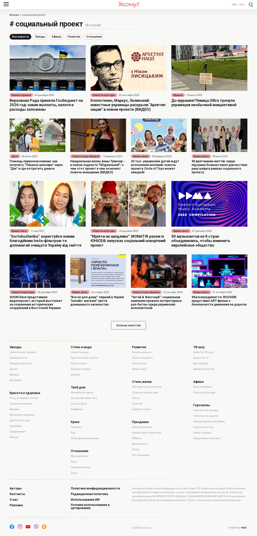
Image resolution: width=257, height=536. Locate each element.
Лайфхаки (77, 409)
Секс (74, 461)
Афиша (56, 36)
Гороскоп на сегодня (206, 410)
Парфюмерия (18, 431)
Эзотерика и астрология (146, 386)
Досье (13, 369)
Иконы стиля (79, 363)
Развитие (74, 36)
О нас (14, 499)
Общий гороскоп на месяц (209, 421)
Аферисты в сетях (204, 369)
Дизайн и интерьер (82, 392)
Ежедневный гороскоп (206, 438)
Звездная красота (21, 363)
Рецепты (76, 427)
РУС (242, 4)
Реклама (16, 505)
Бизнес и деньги (21, 95)
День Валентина (142, 427)
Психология (139, 363)
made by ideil (238, 528)
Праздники (140, 422)
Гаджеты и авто (141, 409)
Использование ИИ (85, 499)
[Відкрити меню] (6, 4)
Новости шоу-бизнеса (85, 156)
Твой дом (78, 387)
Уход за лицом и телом (24, 398)
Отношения (94, 36)
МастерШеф (200, 363)
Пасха (135, 449)
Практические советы (84, 357)
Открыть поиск (251, 4)
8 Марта (137, 438)
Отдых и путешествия (145, 392)
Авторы (16, 488)
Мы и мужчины (79, 456)
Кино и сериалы (202, 386)
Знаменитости (18, 357)
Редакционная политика (89, 494)
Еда (73, 432)
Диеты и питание (20, 420)
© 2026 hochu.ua (141, 528)
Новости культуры (104, 95)
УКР (234, 4)
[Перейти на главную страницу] (128, 5)
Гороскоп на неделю (205, 415)
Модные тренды (81, 369)
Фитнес (14, 437)
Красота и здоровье (25, 393)
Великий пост (140, 443)
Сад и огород (79, 403)
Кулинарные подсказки (85, 438)
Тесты (136, 398)
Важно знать (140, 156)
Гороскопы (201, 405)
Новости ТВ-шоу (203, 352)
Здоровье (16, 426)
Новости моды (80, 352)
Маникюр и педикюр (22, 414)
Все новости (20, 36)
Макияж (14, 409)
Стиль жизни (142, 381)
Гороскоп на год (203, 427)
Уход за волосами (21, 403)
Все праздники (141, 455)
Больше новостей (129, 325)
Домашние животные (84, 398)
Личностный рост (142, 357)
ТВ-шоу (199, 347)
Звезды (40, 36)
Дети (15, 156)
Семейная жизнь (81, 467)
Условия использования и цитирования (90, 506)
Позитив (137, 403)
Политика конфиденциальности (95, 488)
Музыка (178, 95)
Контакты (17, 494)
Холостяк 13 (200, 357)
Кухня (75, 422)
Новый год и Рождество (146, 432)
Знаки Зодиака (202, 432)
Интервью (16, 380)
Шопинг (75, 374)
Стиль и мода (81, 347)
